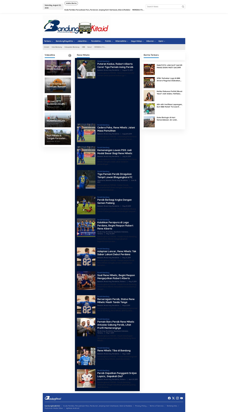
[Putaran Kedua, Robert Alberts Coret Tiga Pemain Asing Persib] (126, 75)
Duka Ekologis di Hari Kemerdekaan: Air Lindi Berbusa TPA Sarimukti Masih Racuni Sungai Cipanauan (169, 118)
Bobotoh (100, 70)
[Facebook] (169, 398)
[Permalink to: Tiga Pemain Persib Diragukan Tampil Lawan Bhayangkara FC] (86, 179)
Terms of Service (156, 406)
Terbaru (100, 234)
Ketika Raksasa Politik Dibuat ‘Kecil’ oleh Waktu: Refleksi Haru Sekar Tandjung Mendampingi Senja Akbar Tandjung (169, 92)
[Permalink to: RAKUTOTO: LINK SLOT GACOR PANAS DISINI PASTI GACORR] (149, 69)
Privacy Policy (140, 406)
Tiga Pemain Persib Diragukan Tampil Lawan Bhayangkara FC (114, 176)
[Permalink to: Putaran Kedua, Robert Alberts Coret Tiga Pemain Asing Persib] (86, 69)
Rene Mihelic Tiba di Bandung (113, 350)
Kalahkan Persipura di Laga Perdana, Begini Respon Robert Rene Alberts (115, 225)
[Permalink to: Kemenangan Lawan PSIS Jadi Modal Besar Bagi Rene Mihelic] (86, 155)
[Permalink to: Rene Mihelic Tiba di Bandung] (86, 355)
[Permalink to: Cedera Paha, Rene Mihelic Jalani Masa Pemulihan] (86, 132)
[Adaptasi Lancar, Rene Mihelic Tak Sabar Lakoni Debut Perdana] (105, 265)
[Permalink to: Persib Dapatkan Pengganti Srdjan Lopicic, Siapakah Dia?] (86, 378)
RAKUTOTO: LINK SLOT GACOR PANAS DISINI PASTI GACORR (169, 66)
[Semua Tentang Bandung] (76, 25)
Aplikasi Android (72, 408)
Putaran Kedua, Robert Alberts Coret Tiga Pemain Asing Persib (115, 65)
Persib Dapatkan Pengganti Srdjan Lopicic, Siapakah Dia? (117, 375)
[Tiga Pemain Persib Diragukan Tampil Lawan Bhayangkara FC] (114, 190)
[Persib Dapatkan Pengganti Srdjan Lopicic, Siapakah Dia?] (109, 387)
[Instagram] (177, 398)
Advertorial (101, 180)
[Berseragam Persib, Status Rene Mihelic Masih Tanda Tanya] (133, 310)
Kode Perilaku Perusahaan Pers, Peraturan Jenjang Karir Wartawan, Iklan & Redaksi (97, 406)
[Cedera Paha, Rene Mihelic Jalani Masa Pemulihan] (133, 139)
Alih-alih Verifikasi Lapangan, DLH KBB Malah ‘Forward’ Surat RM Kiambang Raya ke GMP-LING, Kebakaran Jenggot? (169, 105)
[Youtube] (181, 398)
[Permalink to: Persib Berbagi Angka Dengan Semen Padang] (86, 205)
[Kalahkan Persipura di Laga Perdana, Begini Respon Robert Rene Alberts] (116, 241)
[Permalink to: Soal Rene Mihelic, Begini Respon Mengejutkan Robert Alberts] (86, 280)
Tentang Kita (172, 406)
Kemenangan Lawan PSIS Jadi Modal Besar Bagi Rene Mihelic (114, 152)
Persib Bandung (103, 61)
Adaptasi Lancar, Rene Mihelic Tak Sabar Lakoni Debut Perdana (116, 253)
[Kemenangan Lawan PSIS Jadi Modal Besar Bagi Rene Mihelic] (109, 164)
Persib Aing (107, 70)
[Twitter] (173, 398)
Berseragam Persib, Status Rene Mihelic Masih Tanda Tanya (116, 301)
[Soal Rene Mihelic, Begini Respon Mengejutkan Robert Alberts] (104, 289)
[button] (183, 6)
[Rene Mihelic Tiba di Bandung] (130, 359)
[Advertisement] (107, 101)
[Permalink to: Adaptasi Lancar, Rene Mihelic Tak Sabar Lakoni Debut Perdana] (86, 256)
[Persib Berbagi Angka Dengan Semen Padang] (136, 211)
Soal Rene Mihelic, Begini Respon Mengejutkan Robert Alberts (116, 277)
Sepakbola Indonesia (121, 232)
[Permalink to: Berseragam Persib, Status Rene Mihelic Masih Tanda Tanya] (86, 304)
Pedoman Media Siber (54, 408)
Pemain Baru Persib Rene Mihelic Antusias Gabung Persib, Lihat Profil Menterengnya (115, 324)
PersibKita (115, 70)
